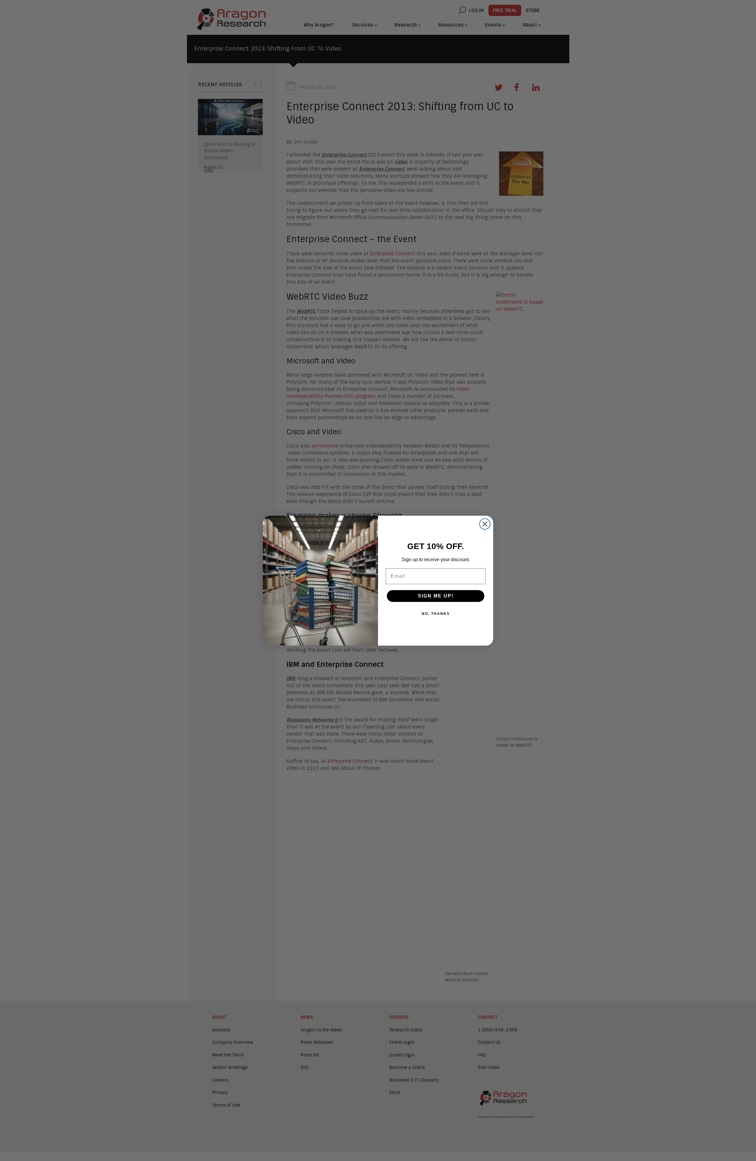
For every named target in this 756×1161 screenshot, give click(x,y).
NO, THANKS (436, 614)
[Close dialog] (485, 524)
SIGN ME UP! (436, 595)
